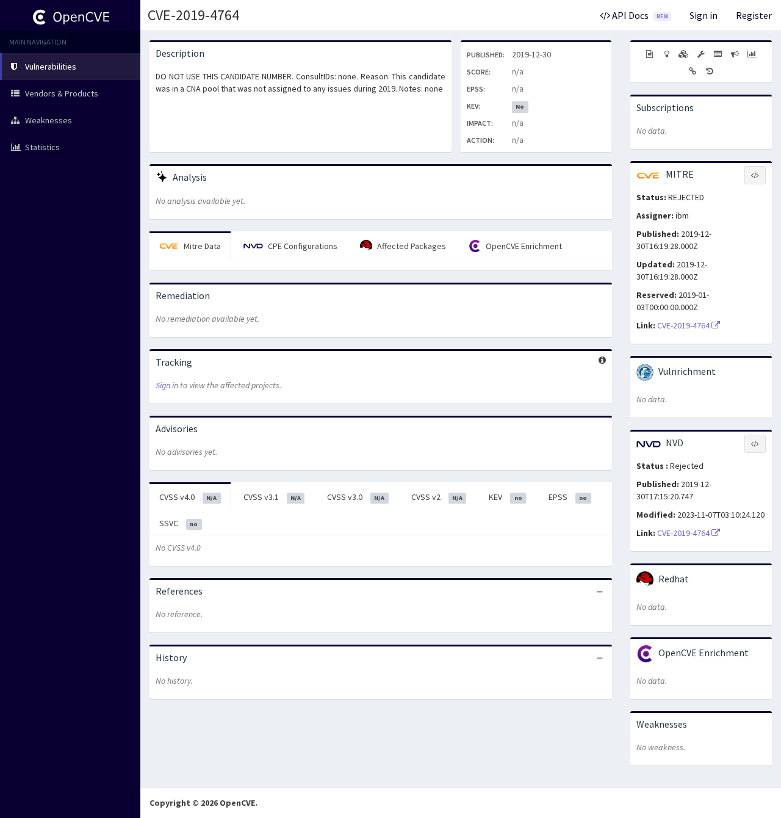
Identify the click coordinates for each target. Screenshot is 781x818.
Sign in (703, 15)
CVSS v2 (436, 496)
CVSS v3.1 (272, 496)
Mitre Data (201, 246)
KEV (505, 496)
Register (754, 15)
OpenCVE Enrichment (523, 246)
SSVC (178, 523)
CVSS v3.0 (355, 496)
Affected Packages (410, 246)
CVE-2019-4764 (193, 14)
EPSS (568, 496)
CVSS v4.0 (188, 496)
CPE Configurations (301, 246)
